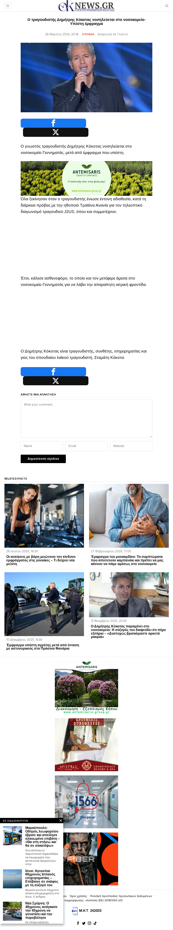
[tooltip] (53, 123)
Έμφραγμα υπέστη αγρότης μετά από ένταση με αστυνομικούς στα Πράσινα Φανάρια (42, 646)
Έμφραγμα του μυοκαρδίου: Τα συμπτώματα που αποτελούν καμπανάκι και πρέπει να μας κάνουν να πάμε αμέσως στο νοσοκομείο (127, 560)
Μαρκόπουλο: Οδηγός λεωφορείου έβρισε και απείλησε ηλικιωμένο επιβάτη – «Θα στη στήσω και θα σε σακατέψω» (42, 836)
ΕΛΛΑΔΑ (88, 34)
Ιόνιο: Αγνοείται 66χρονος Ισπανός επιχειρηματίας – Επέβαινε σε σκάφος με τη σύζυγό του (41, 878)
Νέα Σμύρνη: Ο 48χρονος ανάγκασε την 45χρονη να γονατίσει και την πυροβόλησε (41, 910)
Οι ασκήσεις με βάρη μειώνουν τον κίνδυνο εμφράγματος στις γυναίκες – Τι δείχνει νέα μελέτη (41, 560)
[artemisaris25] (86, 687)
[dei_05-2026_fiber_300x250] (86, 859)
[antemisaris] (86, 178)
